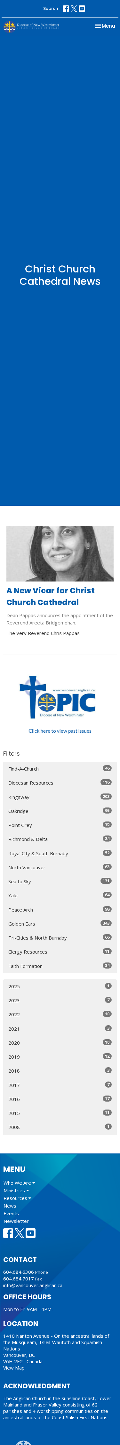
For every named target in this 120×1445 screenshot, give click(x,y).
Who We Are (18, 1183)
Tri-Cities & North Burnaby (58, 937)
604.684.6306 (18, 1272)
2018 (58, 1070)
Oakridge (58, 810)
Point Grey (58, 824)
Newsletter (16, 1221)
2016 (58, 1099)
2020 (58, 1042)
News (10, 1205)
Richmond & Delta (58, 838)
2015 (58, 1113)
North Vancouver (58, 867)
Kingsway (58, 796)
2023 (58, 1000)
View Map (14, 1367)
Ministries (15, 1190)
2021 (58, 1028)
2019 (58, 1056)
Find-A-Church (58, 768)
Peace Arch (58, 909)
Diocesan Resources (58, 782)
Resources (16, 1198)
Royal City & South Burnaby (58, 853)
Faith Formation (58, 965)
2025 (58, 986)
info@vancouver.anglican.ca (32, 1285)
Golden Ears (58, 923)
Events (11, 1213)
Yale (58, 895)
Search (50, 8)
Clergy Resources (58, 951)
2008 (58, 1127)
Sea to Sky (58, 881)
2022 (58, 1014)
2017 (58, 1085)
